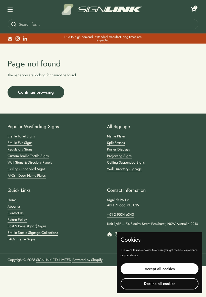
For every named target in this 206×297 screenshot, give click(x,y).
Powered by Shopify (87, 259)
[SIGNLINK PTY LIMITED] (102, 9)
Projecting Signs (119, 155)
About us (14, 206)
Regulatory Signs (20, 149)
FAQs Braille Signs (21, 239)
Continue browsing (36, 92)
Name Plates (116, 136)
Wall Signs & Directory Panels (30, 162)
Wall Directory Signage (124, 168)
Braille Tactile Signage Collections (33, 232)
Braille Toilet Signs (21, 136)
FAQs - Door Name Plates (27, 175)
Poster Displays (118, 149)
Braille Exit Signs (20, 142)
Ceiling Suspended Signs (26, 168)
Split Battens (116, 142)
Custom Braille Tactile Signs (28, 155)
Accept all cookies (160, 269)
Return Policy (17, 219)
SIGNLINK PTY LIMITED (53, 259)
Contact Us (16, 212)
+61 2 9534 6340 (120, 214)
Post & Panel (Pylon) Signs (27, 226)
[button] (193, 10)
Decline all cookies (159, 283)
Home (12, 199)
